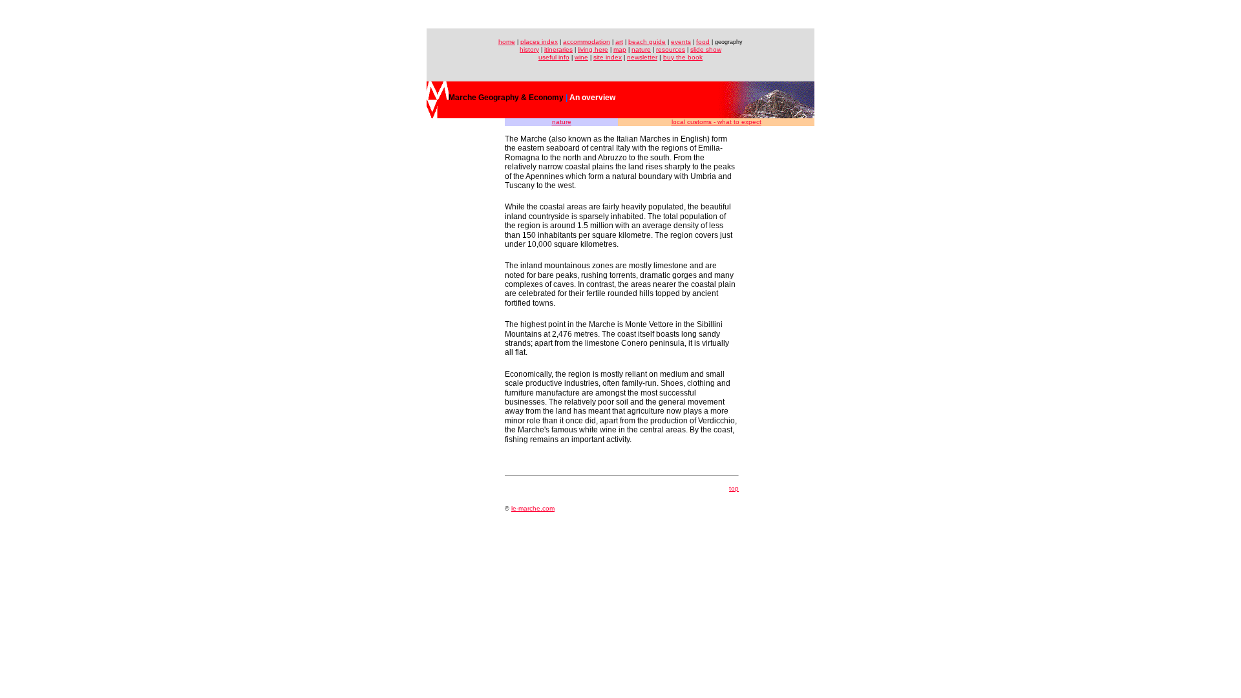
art (619, 41)
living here (593, 49)
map (619, 49)
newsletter (642, 57)
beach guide (647, 41)
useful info (553, 57)
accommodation (586, 41)
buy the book (683, 57)
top (734, 488)
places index (539, 41)
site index (607, 57)
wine (581, 57)
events (681, 41)
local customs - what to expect (716, 121)
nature (641, 49)
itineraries (558, 49)
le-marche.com (533, 508)
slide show (705, 49)
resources (670, 49)
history (529, 49)
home (506, 41)
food (703, 41)
